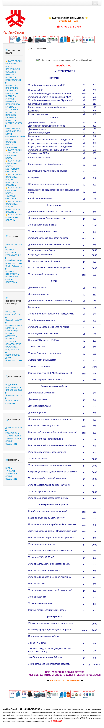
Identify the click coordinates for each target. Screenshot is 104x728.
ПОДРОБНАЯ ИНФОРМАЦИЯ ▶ (13, 385)
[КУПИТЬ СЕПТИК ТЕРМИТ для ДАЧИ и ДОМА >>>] (40, 39)
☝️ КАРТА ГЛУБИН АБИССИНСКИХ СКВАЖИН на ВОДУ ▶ (13, 154)
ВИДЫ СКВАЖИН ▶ (13, 81)
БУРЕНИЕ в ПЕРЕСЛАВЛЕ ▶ (12, 102)
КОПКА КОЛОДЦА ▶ (13, 256)
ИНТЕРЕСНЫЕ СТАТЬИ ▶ (12, 402)
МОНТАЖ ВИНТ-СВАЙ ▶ (12, 278)
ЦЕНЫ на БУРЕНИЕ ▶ (10, 75)
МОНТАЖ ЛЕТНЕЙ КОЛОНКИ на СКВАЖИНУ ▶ (13, 328)
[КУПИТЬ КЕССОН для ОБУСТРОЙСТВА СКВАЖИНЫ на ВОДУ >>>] (65, 39)
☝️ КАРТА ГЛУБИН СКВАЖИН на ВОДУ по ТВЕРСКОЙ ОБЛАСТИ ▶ (13, 193)
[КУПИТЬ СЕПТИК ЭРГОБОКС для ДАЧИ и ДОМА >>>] (28, 39)
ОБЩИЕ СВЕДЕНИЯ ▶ (11, 442)
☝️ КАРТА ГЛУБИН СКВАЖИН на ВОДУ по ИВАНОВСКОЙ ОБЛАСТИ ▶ (13, 179)
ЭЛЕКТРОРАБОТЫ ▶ (13, 267)
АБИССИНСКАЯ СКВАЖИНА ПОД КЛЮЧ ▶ (13, 131)
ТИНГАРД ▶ (10, 470)
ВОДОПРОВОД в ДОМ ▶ (12, 356)
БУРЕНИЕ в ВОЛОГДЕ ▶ (10, 119)
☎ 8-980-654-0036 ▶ (13, 396)
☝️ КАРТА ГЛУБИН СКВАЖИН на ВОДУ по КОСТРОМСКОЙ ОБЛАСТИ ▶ (13, 166)
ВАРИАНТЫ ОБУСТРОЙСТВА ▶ (13, 314)
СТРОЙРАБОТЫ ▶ (13, 260)
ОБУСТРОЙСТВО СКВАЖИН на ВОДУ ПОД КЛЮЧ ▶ (13, 348)
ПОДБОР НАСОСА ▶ (13, 321)
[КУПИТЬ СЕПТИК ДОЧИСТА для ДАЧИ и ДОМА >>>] (15, 39)
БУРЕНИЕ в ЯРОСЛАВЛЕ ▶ (12, 86)
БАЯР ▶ (8, 468)
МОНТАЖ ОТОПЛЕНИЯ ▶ (12, 272)
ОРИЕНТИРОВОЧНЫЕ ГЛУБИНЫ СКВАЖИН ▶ (14, 139)
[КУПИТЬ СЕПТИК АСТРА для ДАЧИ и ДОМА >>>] (53, 39)
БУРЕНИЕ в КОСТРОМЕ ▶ (11, 108)
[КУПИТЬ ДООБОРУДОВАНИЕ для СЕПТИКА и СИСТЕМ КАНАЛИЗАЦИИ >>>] (88, 39)
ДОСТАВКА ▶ (11, 282)
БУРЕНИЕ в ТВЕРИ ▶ (13, 124)
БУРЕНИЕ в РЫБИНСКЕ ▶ (11, 92)
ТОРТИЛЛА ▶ (11, 473)
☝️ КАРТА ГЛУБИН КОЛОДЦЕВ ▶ (13, 216)
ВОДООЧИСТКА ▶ (13, 263)
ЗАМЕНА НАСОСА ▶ (13, 245)
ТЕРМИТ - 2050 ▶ (13, 438)
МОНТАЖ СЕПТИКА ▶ (10, 251)
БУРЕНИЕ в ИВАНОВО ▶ (11, 113)
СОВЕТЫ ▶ (10, 220)
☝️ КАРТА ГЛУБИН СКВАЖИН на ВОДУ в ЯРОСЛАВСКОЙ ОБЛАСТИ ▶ (13, 66)
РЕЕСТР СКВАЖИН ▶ (11, 146)
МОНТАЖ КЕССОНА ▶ (11, 340)
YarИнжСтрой (13, 32)
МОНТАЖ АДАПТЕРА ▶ (11, 334)
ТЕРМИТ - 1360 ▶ (13, 435)
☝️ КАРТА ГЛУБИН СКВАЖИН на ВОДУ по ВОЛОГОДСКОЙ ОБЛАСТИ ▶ (13, 206)
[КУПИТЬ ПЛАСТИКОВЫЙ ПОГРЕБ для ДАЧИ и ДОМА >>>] (77, 39)
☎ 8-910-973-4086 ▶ (13, 391)
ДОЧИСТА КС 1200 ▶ (13, 429)
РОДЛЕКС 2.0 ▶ (12, 433)
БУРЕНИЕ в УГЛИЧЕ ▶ (10, 97)
